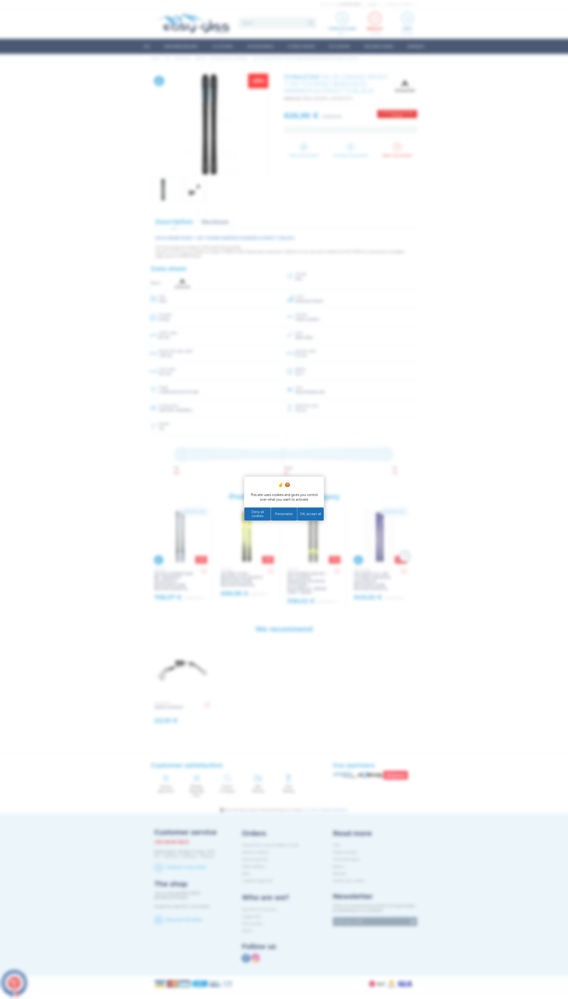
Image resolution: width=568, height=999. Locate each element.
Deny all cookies (257, 514)
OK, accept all (310, 514)
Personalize (284, 514)
